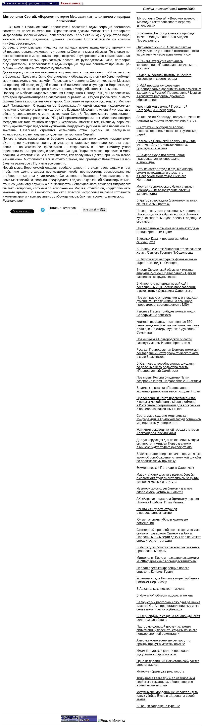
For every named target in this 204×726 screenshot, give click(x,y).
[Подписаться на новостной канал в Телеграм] (63, 212)
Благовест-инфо (21, 43)
